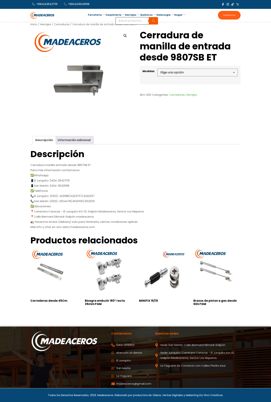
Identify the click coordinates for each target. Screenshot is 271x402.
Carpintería (113, 15)
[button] (125, 35)
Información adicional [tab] (74, 140)
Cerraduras (62, 24)
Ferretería (95, 15)
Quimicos (146, 15)
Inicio (33, 24)
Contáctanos (229, 15)
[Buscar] (153, 21)
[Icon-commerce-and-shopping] (237, 4)
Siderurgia (163, 15)
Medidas (148, 71)
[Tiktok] (232, 4)
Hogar (178, 15)
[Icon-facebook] (223, 4)
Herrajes (130, 15)
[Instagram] (227, 4)
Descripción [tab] (44, 140)
